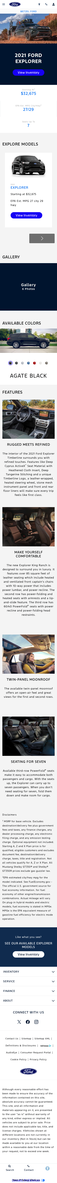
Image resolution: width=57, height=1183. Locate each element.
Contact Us (11, 1038)
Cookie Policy (18, 1059)
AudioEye (11, 1052)
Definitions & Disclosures (21, 1045)
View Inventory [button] (28, 72)
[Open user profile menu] (53, 4)
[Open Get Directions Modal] (39, 4)
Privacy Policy (38, 1059)
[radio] (10, 363)
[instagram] (36, 1021)
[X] (19, 1021)
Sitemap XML (42, 1038)
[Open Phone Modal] (46, 4)
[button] (42, 238)
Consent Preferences (26, 1180)
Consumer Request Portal (35, 1052)
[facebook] (27, 1021)
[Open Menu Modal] (3, 4)
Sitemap (26, 1038)
